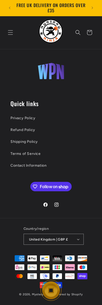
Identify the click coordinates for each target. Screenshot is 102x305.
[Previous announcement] (9, 8)
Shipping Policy (24, 141)
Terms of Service (25, 153)
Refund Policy (22, 130)
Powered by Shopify (68, 294)
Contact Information (28, 165)
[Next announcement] (92, 8)
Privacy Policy (22, 118)
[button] (10, 32)
